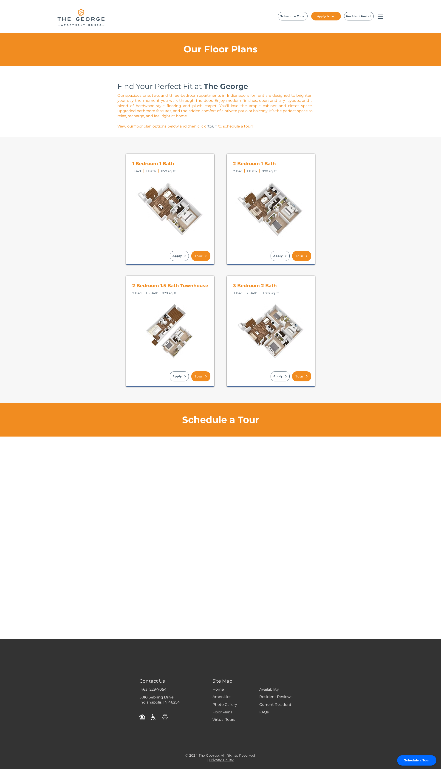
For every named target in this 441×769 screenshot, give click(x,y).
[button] (380, 16)
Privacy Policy (221, 760)
